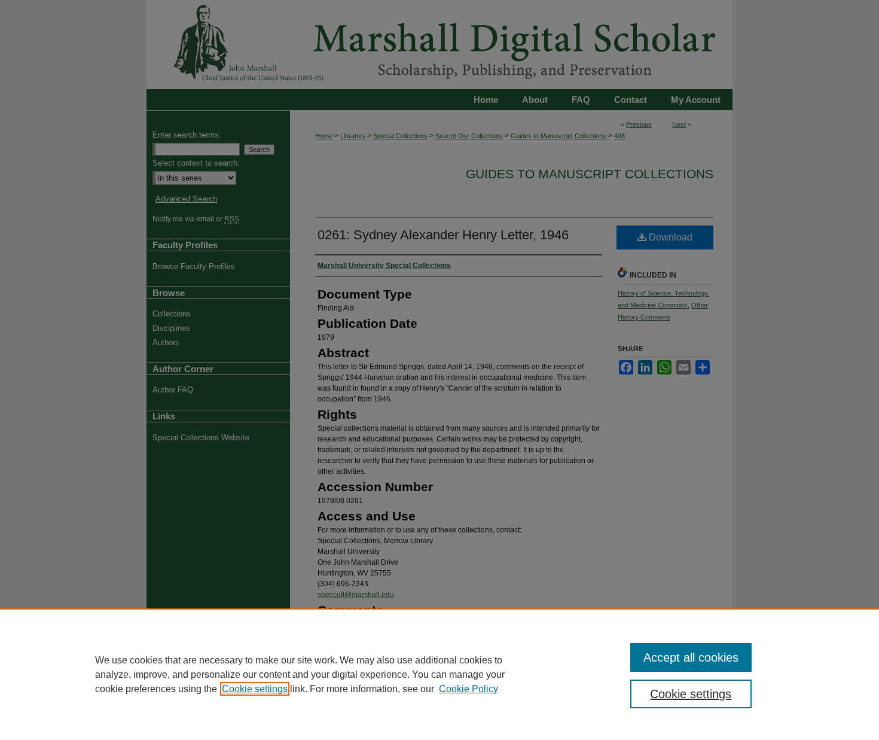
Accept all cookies (690, 657)
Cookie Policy (468, 689)
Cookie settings (255, 689)
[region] (439, 674)
